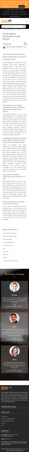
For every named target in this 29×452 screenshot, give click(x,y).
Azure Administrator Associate (9, 236)
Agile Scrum (5, 254)
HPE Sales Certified (7, 239)
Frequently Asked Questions (7, 418)
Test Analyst (5, 251)
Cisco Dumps (6, 12)
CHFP (4, 248)
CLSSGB (5, 257)
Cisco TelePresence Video (8, 242)
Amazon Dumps (22, 12)
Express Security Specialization (10, 233)
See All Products (14, 16)
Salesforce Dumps (9, 9)
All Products (4, 416)
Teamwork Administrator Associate (10, 260)
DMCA (2, 425)
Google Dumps (23, 14)
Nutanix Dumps (14, 14)
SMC (14, 46)
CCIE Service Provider (8, 245)
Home (4, 29)
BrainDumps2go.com (23, 449)
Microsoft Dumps (20, 9)
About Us (3, 423)
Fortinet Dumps (6, 14)
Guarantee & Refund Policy (7, 421)
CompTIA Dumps (14, 12)
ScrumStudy (10, 29)
